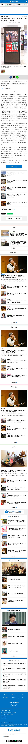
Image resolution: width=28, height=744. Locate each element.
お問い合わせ (4, 716)
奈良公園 (3, 22)
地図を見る (14, 166)
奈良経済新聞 (14, 2)
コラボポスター (7, 88)
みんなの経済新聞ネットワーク (14, 730)
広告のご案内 (4, 717)
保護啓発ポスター (20, 22)
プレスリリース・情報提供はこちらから (9, 712)
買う (15, 4)
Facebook (12, 705)
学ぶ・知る (25, 4)
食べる (7, 4)
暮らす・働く (20, 4)
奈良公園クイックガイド (7, 209)
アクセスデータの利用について (7, 714)
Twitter (15, 705)
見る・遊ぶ (11, 4)
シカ (6, 22)
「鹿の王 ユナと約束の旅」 (12, 22)
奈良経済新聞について (6, 710)
